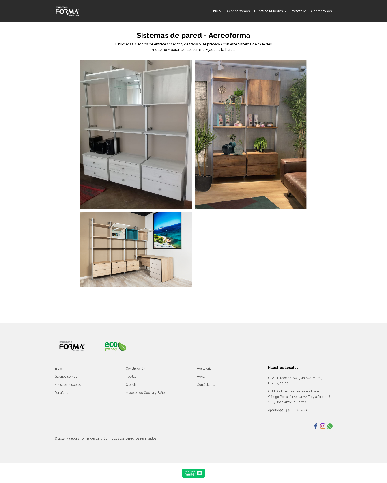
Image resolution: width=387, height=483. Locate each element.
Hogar (201, 376)
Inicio (58, 368)
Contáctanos (206, 384)
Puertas (131, 376)
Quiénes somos (65, 376)
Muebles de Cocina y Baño (145, 393)
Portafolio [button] (298, 11)
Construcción (135, 368)
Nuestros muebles (67, 384)
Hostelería (204, 368)
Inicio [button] (217, 11)
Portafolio (61, 393)
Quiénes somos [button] (237, 11)
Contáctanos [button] (321, 11)
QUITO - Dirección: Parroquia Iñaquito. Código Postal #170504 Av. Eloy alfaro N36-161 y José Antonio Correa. (300, 397)
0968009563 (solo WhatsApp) (290, 410)
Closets (131, 384)
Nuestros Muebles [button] (268, 11)
